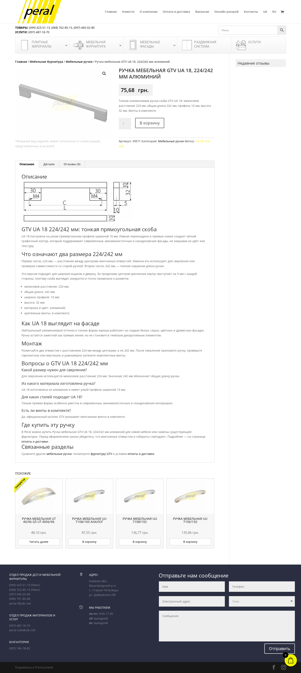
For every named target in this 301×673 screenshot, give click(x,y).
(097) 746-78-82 (19, 648)
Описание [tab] (26, 164)
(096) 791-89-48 (19, 599)
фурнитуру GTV (101, 454)
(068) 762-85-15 (61, 28)
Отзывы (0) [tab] (72, 164)
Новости (128, 12)
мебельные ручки (59, 454)
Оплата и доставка (176, 12)
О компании (148, 12)
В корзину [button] (89, 542)
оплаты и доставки (35, 441)
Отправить (279, 648)
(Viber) (35, 585)
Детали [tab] (48, 164)
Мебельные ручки (79, 62)
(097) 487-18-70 (38, 32)
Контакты (251, 12)
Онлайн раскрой (226, 12)
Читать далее (38, 542)
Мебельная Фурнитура (46, 62)
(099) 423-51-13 (39, 28)
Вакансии (202, 12)
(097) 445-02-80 (84, 28)
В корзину (150, 123)
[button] (104, 73)
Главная (111, 12)
